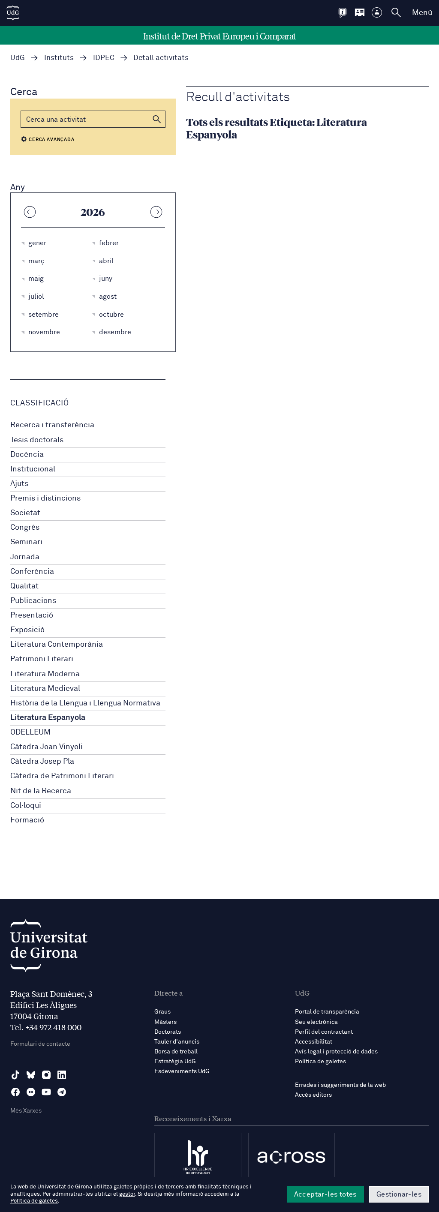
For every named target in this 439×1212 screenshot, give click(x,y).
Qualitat (24, 586)
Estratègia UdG (175, 1062)
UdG (17, 58)
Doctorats (167, 1032)
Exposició (27, 630)
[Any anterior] (29, 211)
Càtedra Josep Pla (42, 761)
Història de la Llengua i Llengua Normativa (85, 703)
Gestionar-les (398, 1194)
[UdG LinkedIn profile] (62, 1075)
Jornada (24, 557)
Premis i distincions (45, 498)
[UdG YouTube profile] (46, 1092)
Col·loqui (25, 806)
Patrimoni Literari (41, 659)
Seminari (26, 542)
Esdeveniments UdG (182, 1071)
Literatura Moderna (45, 674)
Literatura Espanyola (47, 718)
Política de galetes (320, 1062)
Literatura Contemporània (56, 644)
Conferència (32, 572)
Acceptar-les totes (325, 1194)
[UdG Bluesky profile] (31, 1075)
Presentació (31, 615)
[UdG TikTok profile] (15, 1075)
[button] (156, 119)
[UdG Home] (13, 13)
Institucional (32, 469)
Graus (162, 1012)
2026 (93, 212)
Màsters (165, 1022)
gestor (127, 1194)
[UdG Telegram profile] (62, 1092)
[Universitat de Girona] (48, 947)
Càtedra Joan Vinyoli (46, 747)
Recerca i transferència (52, 425)
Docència (27, 455)
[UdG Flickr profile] (31, 1092)
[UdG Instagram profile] (46, 1075)
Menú (422, 13)
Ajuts (19, 484)
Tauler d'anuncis (176, 1042)
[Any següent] (156, 211)
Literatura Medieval (45, 689)
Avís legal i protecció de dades (336, 1052)
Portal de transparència (327, 1012)
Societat (25, 513)
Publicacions (33, 601)
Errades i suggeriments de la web (340, 1085)
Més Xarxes (26, 1111)
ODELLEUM (30, 732)
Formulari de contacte (40, 1044)
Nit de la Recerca (40, 791)
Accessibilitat (313, 1042)
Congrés (24, 527)
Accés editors (313, 1095)
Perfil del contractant (324, 1032)
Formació (27, 820)
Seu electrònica (316, 1022)
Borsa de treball (176, 1052)
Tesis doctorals (36, 440)
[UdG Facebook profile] (15, 1092)
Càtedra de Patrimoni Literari (62, 776)
